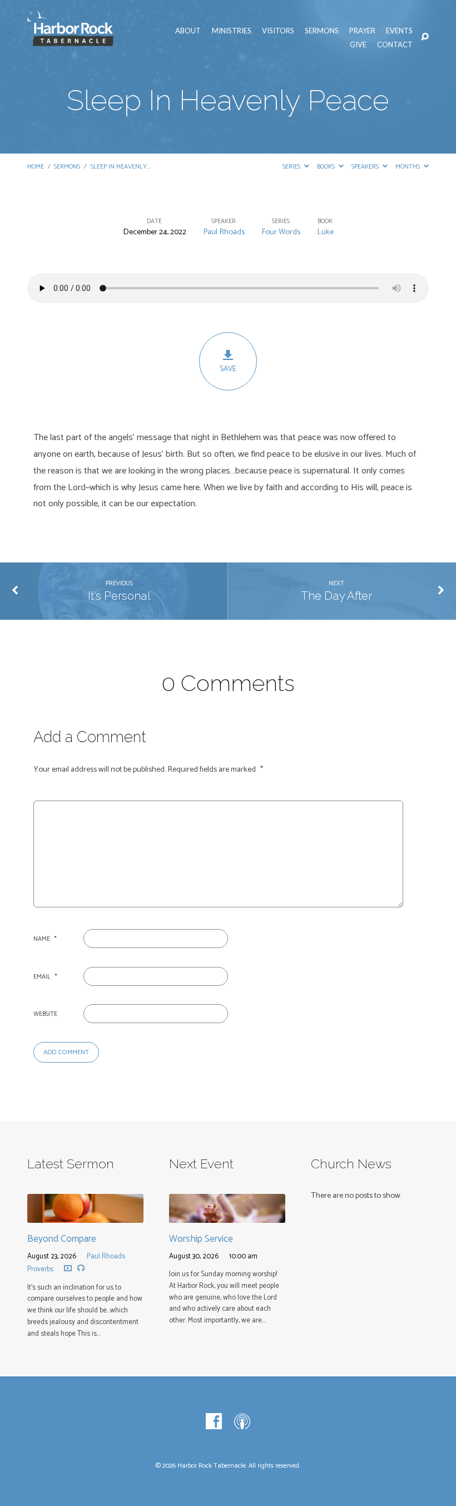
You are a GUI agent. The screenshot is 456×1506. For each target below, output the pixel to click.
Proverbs (40, 1269)
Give (358, 44)
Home (35, 166)
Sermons (322, 30)
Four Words (280, 232)
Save (228, 369)
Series (292, 166)
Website (45, 1014)
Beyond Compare (61, 1239)
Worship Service (201, 1239)
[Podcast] (242, 1422)
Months (408, 166)
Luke (325, 232)
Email (45, 976)
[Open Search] (425, 37)
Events (399, 30)
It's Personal (119, 596)
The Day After (336, 596)
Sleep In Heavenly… (120, 166)
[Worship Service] (227, 1215)
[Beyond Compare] (85, 1215)
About (188, 30)
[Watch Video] (68, 1268)
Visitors (278, 30)
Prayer (362, 30)
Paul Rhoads (224, 232)
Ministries (231, 30)
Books (326, 166)
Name (45, 939)
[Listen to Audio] (81, 1268)
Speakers (365, 166)
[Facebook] (214, 1422)
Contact (395, 44)
